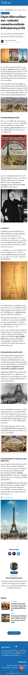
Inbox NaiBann (22, 665)
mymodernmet (8, 497)
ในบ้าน (3, 92)
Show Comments (14, 633)
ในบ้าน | (6, 2)
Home (2, 10)
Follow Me (14, 572)
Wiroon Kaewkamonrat (10, 40)
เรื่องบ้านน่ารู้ (9, 10)
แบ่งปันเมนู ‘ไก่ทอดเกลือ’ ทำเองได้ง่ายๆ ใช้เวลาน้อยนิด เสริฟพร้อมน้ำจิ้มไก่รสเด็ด (18, 607)
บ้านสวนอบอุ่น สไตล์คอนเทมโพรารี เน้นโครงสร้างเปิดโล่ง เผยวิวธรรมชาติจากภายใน (19, 619)
